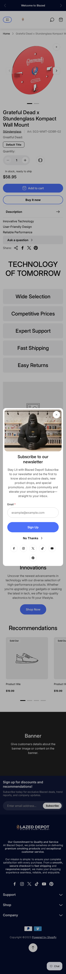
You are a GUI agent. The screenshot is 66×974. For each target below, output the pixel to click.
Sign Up (32, 527)
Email (10, 504)
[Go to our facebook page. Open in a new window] (14, 548)
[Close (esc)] (56, 414)
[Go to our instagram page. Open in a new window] (23, 548)
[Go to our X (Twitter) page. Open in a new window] (33, 548)
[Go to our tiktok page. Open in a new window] (42, 548)
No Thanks (30, 538)
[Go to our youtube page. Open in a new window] (52, 548)
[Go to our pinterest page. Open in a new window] (33, 558)
